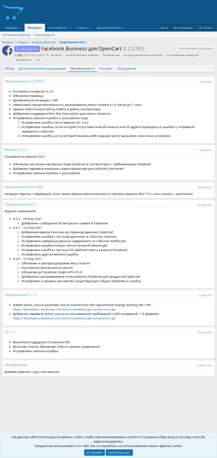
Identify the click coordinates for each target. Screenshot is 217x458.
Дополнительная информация (42, 68)
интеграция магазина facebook (143, 55)
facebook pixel (111, 55)
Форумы (11, 27)
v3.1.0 (9, 332)
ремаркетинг (24, 60)
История (105, 68)
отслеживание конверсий (182, 55)
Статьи (82, 27)
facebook (56, 55)
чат (38, 60)
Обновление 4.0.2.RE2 (24, 186)
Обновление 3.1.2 (20, 294)
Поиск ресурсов (44, 35)
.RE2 (149, 194)
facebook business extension (82, 55)
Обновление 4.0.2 (20, 204)
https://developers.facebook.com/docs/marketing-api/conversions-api (64, 309)
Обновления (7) (82, 68)
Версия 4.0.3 (15, 149)
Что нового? (57, 27)
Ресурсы (35, 27)
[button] (22, 28)
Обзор (9, 68)
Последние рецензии (16, 35)
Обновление (15, 364)
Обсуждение (126, 68)
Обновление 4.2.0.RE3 (24, 81)
